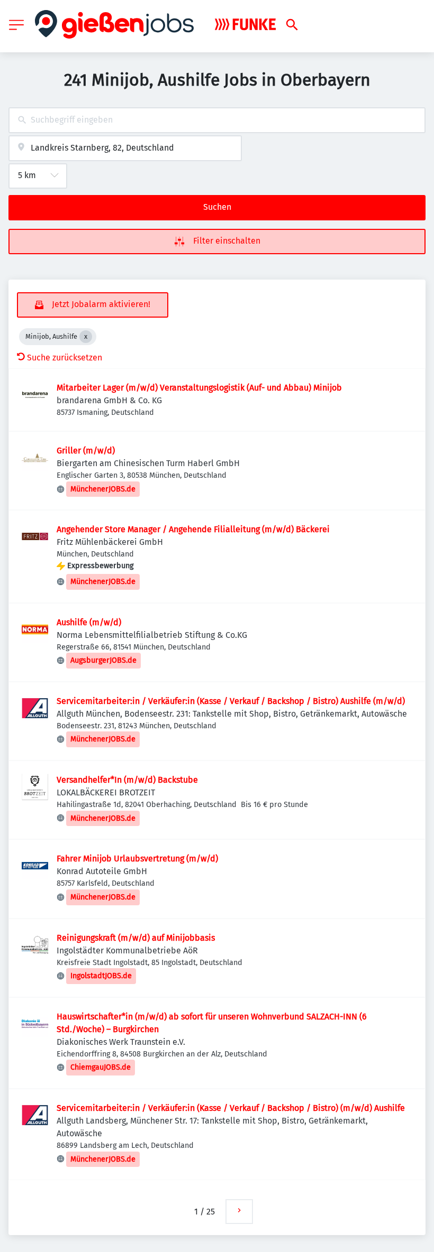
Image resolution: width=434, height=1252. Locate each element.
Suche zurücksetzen (64, 358)
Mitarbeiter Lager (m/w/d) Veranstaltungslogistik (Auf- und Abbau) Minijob (199, 388)
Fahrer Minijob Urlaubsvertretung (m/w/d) (137, 859)
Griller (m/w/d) (86, 451)
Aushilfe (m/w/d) (89, 622)
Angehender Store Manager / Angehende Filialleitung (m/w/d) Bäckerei (193, 529)
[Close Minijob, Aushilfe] (85, 336)
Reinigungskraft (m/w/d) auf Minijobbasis (136, 938)
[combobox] (217, 120)
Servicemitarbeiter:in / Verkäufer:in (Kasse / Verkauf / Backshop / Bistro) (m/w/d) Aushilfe (231, 1108)
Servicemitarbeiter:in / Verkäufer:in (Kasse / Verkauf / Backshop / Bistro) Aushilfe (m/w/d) (231, 701)
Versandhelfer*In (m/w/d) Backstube (127, 780)
